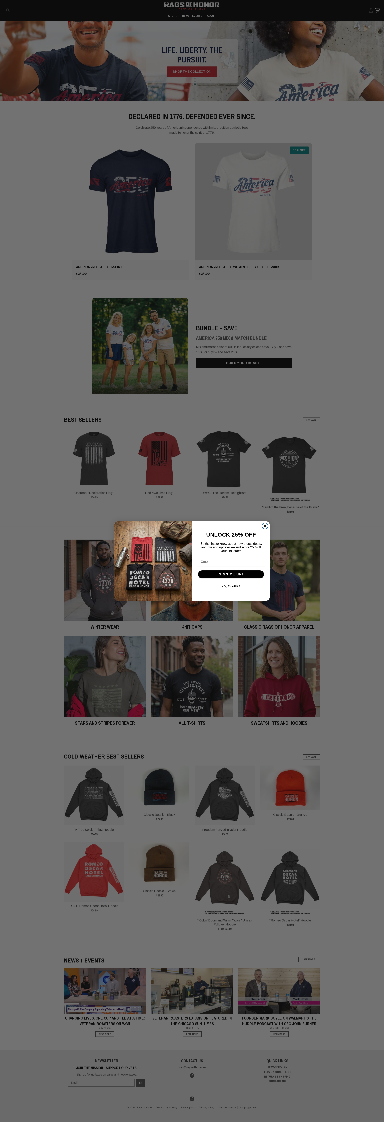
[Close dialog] (265, 526)
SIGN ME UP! (231, 574)
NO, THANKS (231, 586)
